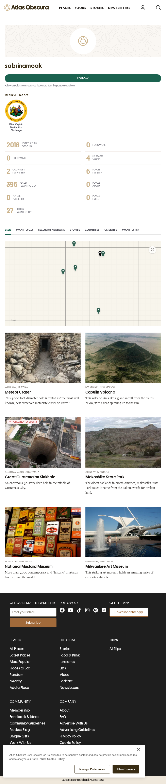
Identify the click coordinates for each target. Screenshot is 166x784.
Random (16, 674)
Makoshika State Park (105, 477)
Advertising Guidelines (77, 729)
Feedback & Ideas (24, 716)
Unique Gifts (19, 736)
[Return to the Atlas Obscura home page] (27, 7)
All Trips (115, 648)
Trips (114, 640)
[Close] (138, 749)
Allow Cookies (126, 769)
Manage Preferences (92, 769)
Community (20, 701)
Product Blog (20, 729)
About (65, 710)
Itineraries (67, 661)
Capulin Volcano (100, 392)
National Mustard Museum (29, 566)
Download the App (129, 612)
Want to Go (24, 229)
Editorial (68, 640)
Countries (92, 229)
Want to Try (130, 229)
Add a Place (19, 687)
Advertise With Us (74, 723)
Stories (75, 229)
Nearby (16, 681)
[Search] (158, 7)
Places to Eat (20, 668)
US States (110, 229)
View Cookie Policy (52, 759)
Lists (63, 668)
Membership (20, 710)
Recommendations (51, 229)
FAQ (63, 716)
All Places (17, 648)
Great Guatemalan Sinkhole (30, 477)
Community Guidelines (27, 723)
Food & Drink (70, 655)
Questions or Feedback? (83, 779)
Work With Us (20, 742)
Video (65, 674)
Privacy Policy (70, 736)
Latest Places (20, 655)
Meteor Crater (18, 392)
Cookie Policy (70, 742)
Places (15, 640)
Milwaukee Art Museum (106, 566)
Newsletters (69, 687)
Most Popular (20, 661)
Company (68, 701)
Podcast (66, 681)
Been (8, 229)
